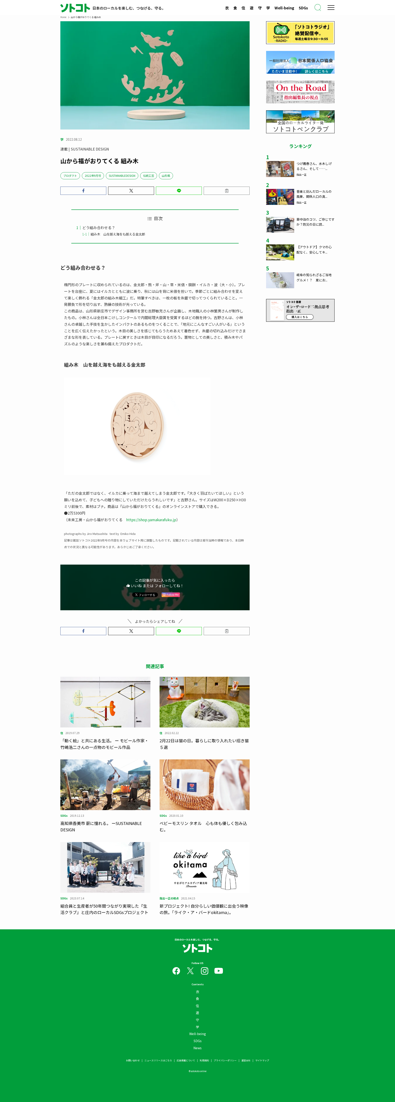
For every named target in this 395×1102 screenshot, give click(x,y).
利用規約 (204, 1060)
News (197, 1048)
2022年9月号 (93, 175)
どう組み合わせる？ (98, 227)
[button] (83, 191)
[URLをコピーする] (227, 191)
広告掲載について (186, 1060)
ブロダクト (70, 175)
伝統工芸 (148, 175)
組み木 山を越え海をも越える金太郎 (118, 234)
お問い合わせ (133, 1060)
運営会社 (246, 1060)
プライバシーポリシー (225, 1060)
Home (63, 17)
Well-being (284, 8)
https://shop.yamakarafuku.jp (151, 519)
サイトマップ (262, 1060)
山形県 (166, 175)
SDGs (303, 8)
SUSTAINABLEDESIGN (122, 175)
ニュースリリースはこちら (158, 1060)
